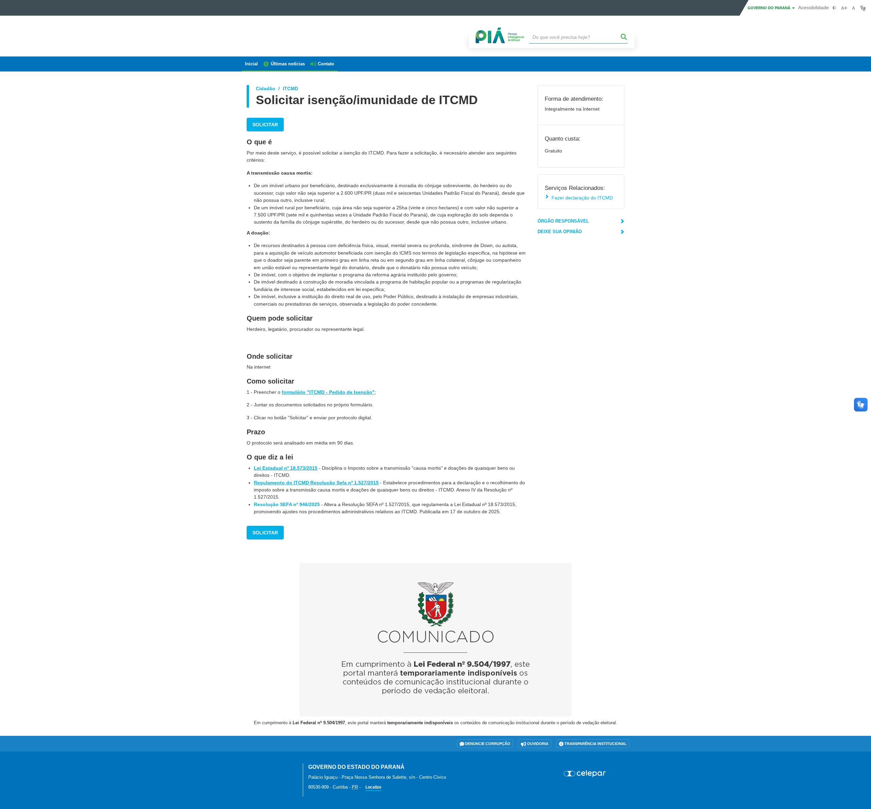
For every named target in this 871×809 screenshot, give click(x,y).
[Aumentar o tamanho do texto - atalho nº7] (844, 8)
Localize (373, 787)
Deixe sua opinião (560, 231)
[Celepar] (585, 773)
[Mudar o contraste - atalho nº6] (834, 8)
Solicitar (265, 124)
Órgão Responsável (563, 221)
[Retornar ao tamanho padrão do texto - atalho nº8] (853, 8)
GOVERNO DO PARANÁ (769, 8)
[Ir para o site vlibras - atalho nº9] (863, 8)
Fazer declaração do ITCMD (582, 197)
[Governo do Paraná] (267, 770)
